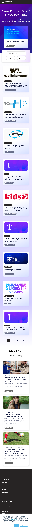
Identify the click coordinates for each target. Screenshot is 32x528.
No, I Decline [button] (23, 525)
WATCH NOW (10, 45)
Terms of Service (4, 511)
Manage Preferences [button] (8, 525)
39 (23, 340)
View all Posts (15, 356)
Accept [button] (16, 525)
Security (3, 513)
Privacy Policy (4, 509)
